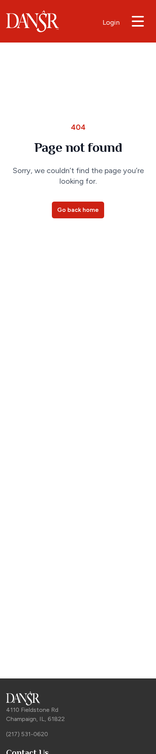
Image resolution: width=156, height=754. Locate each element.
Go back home (78, 209)
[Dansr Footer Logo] (78, 698)
